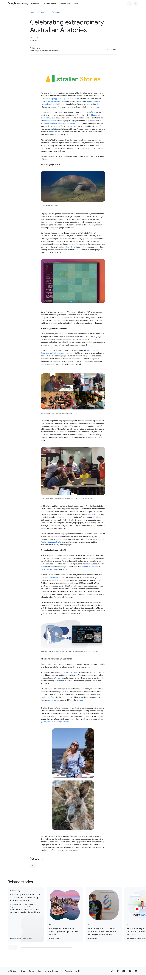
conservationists (49, 121)
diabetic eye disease (90, 567)
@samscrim (64, 722)
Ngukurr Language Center (51, 542)
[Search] (129, 3)
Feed (76, 4)
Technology (56, 12)
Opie (87, 539)
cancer (64, 569)
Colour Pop (59, 678)
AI (32, 866)
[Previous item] (10, 947)
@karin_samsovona (48, 722)
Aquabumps (51, 700)
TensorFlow (52, 132)
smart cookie (94, 107)
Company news (65, 4)
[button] (111, 49)
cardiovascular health (49, 569)
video (81, 700)
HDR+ (67, 692)
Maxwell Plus (54, 578)
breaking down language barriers (54, 101)
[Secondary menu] (135, 3)
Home (32, 12)
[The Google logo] (12, 971)
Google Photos (72, 672)
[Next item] (15, 947)
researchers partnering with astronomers (60, 123)
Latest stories (35, 4)
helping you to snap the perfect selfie (64, 99)
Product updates (50, 4)
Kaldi (43, 517)
